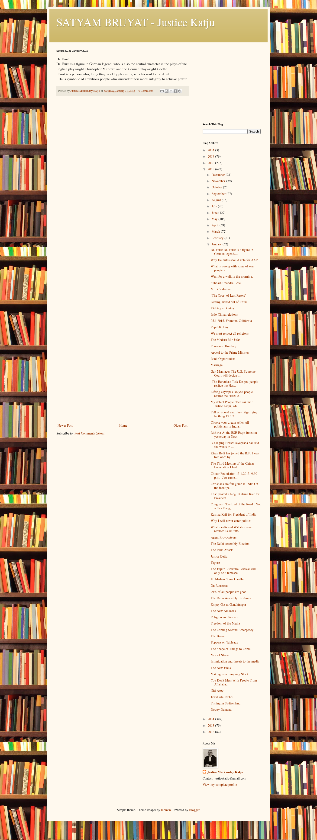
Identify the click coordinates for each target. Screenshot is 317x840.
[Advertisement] (122, 388)
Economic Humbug (223, 346)
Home (123, 425)
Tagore (215, 562)
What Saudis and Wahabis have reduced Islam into (231, 529)
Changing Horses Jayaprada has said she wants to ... (235, 445)
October (217, 187)
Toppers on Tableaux (224, 642)
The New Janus (221, 668)
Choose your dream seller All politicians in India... (230, 424)
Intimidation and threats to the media (235, 661)
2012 (211, 731)
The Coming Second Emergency (232, 630)
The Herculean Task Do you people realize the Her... (234, 383)
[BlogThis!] (166, 91)
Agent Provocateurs (223, 537)
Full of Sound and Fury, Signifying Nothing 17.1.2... (234, 414)
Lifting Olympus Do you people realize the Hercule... (232, 394)
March (216, 231)
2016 (211, 163)
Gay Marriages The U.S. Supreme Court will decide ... (233, 373)
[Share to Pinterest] (179, 91)
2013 (211, 725)
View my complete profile (220, 784)
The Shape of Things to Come (230, 649)
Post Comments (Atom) (90, 433)
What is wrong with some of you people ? (232, 268)
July (215, 206)
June (215, 212)
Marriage (217, 365)
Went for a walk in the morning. (232, 276)
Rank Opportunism (223, 358)
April (216, 225)
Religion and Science (224, 617)
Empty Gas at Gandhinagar (228, 604)
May (215, 219)
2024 (211, 150)
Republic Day (220, 327)
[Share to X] (170, 91)
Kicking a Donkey (223, 308)
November (219, 181)
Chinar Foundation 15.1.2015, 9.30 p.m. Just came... (234, 475)
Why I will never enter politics (231, 520)
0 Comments (146, 91)
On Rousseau (219, 585)
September (219, 193)
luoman (166, 810)
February (218, 238)
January (217, 244)
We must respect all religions (230, 333)
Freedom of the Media (225, 623)
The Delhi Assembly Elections (231, 598)
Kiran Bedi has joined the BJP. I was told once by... (235, 455)
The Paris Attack (222, 550)
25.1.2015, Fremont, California (231, 320)
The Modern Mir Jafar (225, 339)
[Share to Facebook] (175, 91)
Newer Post (65, 425)
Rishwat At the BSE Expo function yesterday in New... (234, 434)
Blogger (194, 810)
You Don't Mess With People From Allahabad (234, 682)
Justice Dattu (219, 556)
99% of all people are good (228, 592)
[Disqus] (122, 164)
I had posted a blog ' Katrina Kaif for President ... (235, 496)
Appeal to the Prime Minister (230, 352)
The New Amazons (223, 611)
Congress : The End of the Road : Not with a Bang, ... (236, 506)
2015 (211, 169)
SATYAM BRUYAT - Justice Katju (135, 21)
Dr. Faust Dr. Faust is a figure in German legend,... (232, 251)
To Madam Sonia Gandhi (227, 579)
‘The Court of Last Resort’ (228, 295)
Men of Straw (220, 655)
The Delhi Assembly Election (230, 543)
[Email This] (162, 91)
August (217, 200)
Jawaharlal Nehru (222, 697)
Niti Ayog (217, 690)
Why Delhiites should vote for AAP (234, 260)
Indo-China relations (224, 314)
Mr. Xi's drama (220, 289)
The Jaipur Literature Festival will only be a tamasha (233, 571)
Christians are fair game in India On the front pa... (234, 486)
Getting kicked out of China (229, 302)
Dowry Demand (221, 709)
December (219, 174)
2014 (211, 719)
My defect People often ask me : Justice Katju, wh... (232, 404)
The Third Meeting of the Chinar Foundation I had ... (232, 465)
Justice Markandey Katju (225, 772)
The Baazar (218, 636)
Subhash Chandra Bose (226, 283)
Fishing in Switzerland (225, 703)
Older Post (181, 425)
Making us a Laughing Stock (230, 674)
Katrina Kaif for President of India (233, 514)
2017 (211, 156)
